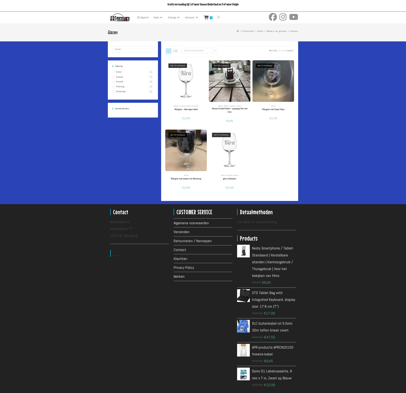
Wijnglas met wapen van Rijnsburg (186, 178)
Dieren (119, 72)
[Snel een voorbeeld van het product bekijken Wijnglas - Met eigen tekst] (205, 66)
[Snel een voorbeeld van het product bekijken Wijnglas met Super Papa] (292, 66)
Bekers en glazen (180, 106)
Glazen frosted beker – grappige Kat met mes (229, 110)
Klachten (180, 258)
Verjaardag (120, 91)
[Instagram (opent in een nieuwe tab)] (283, 17)
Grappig (119, 76)
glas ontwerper (229, 178)
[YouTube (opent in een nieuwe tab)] (293, 17)
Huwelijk (195, 106)
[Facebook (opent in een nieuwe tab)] (273, 17)
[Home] (238, 31)
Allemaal (289, 50)
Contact (180, 249)
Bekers (220, 106)
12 (280, 50)
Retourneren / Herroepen (193, 240)
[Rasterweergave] (168, 51)
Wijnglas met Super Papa (273, 109)
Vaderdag (120, 86)
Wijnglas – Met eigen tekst (186, 109)
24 (283, 50)
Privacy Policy (184, 267)
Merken (179, 276)
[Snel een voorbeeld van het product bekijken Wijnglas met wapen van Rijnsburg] (205, 135)
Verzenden (182, 231)
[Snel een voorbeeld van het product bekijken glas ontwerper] (249, 135)
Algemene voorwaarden (191, 222)
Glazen (294, 31)
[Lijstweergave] (175, 51)
